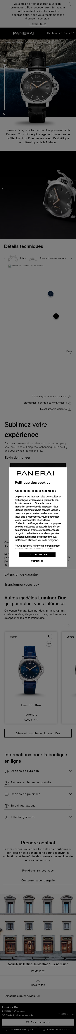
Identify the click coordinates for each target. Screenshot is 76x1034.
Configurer (37, 560)
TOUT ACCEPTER (37, 554)
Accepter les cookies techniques (35, 490)
